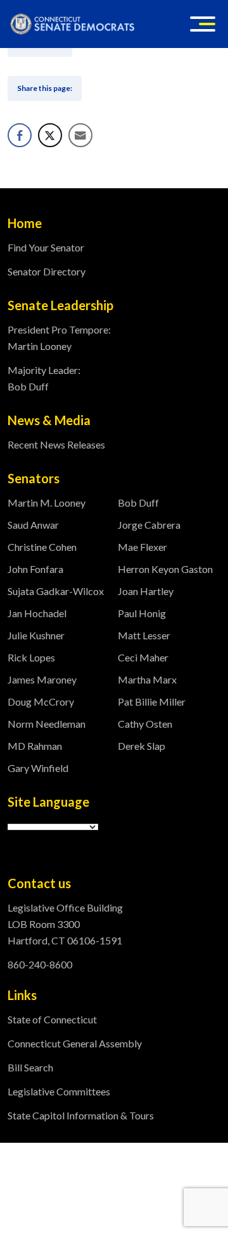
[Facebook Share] (20, 135)
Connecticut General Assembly (75, 1043)
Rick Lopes (31, 657)
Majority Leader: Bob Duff (44, 378)
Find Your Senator (46, 247)
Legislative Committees (59, 1091)
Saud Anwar (33, 525)
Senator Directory (47, 271)
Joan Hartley (146, 591)
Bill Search (30, 1067)
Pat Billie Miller (152, 702)
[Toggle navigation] (202, 24)
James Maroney (42, 679)
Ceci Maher (143, 657)
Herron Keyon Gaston (165, 569)
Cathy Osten (145, 724)
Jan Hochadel (37, 613)
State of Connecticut (52, 1019)
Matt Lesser (144, 635)
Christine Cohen (42, 547)
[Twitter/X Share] (50, 135)
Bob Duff (138, 503)
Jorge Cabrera (149, 525)
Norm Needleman (47, 724)
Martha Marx (147, 679)
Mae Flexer (142, 547)
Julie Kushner (36, 635)
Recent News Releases (56, 444)
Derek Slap (141, 746)
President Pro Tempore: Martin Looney (59, 337)
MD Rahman (35, 746)
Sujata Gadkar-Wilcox (56, 591)
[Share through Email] (80, 135)
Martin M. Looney (47, 503)
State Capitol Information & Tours (81, 1115)
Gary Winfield (38, 768)
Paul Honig (142, 613)
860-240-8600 (40, 964)
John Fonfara (35, 569)
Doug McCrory (41, 702)
